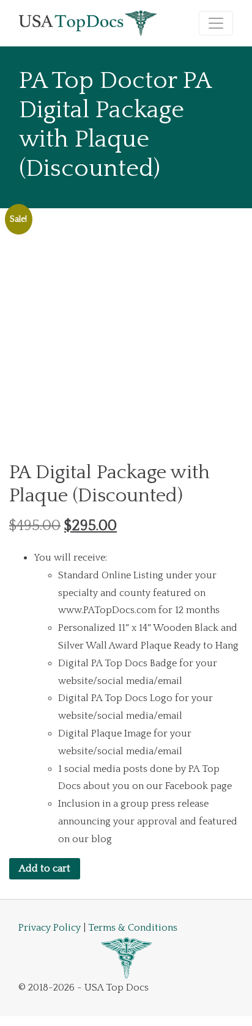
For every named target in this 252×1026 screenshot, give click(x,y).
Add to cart (44, 868)
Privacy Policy (49, 927)
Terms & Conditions (132, 927)
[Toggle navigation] (216, 23)
